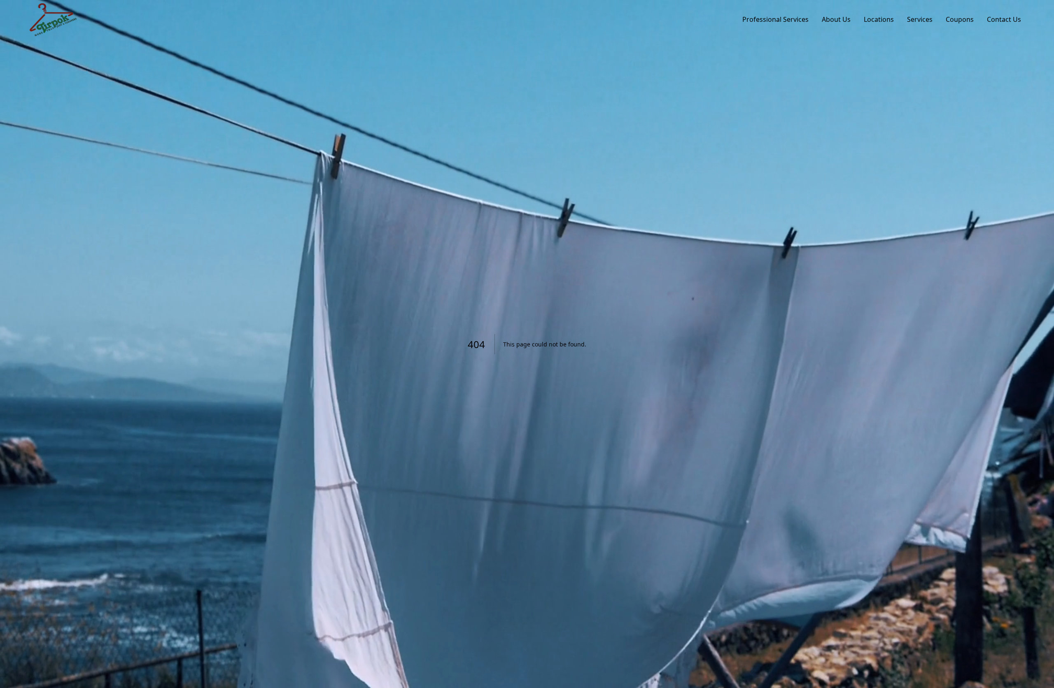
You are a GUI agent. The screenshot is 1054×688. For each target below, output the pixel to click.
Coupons (960, 19)
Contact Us (1004, 19)
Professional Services (775, 19)
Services (920, 19)
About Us (836, 19)
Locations (879, 19)
